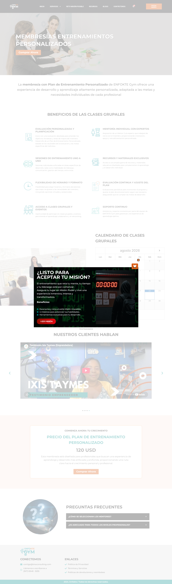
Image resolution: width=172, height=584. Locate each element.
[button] (138, 260)
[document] (86, 292)
